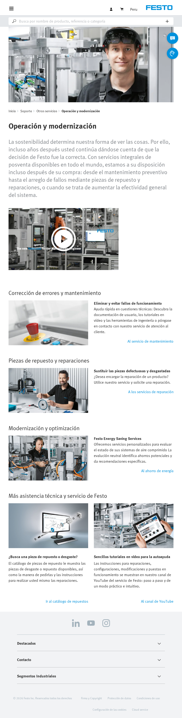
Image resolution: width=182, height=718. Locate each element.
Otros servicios (46, 110)
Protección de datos (119, 698)
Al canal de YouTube (157, 601)
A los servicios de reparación (150, 392)
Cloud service (140, 709)
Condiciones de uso (148, 698)
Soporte (26, 110)
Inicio (12, 110)
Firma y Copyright (91, 698)
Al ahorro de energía (157, 471)
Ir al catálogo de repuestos (67, 601)
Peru (133, 9)
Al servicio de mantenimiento (150, 341)
